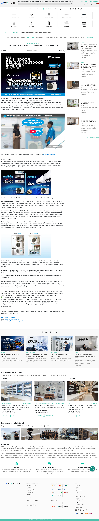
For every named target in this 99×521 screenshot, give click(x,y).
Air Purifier (29, 494)
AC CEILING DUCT (56, 1)
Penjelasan (30, 37)
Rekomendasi (15, 37)
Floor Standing (30, 489)
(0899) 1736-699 (49, 9)
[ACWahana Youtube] (79, 9)
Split (37, 43)
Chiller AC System (31, 502)
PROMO (83, 37)
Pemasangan (64, 37)
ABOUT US (70, 1)
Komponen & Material (52, 37)
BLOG (66, 1)
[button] (71, 4)
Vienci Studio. (66, 519)
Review (23, 37)
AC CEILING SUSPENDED (45, 1)
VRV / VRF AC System (32, 500)
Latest (8, 37)
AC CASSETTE (25, 1)
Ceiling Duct (30, 492)
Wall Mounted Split (31, 485)
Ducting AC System (32, 503)
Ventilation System (31, 505)
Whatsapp (16, 416)
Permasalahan (40, 37)
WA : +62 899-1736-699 (8, 413)
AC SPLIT (20, 1)
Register (92, 4)
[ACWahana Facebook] (76, 9)
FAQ (77, 492)
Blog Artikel (14, 32)
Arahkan (7, 416)
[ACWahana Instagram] (74, 9)
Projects (78, 485)
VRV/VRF (62, 1)
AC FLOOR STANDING (34, 1)
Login (87, 4)
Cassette (29, 487)
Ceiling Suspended (31, 490)
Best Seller (90, 37)
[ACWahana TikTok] (81, 9)
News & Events (74, 37)
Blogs (77, 487)
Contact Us (79, 490)
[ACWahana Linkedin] (71, 9)
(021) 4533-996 (37, 9)
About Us (78, 489)
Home (6, 32)
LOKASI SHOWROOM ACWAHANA (89, 1)
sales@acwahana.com (63, 9)
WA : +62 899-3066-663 (74, 413)
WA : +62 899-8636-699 (41, 412)
